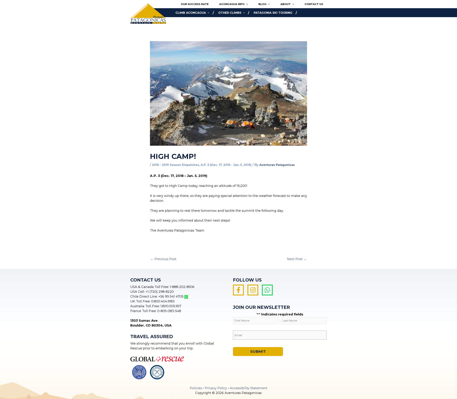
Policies (196, 388)
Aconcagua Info (232, 4)
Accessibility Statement (248, 388)
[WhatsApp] (267, 290)
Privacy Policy (216, 388)
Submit (258, 351)
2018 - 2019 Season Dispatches (175, 165)
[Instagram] (252, 290)
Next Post (297, 259)
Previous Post (163, 259)
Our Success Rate (195, 4)
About (285, 4)
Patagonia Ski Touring (273, 12)
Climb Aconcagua (190, 12)
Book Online (186, 21)
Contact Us (314, 4)
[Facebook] (238, 290)
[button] (246, 4)
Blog (262, 4)
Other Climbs (229, 12)
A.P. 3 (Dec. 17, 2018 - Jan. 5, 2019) (226, 165)
